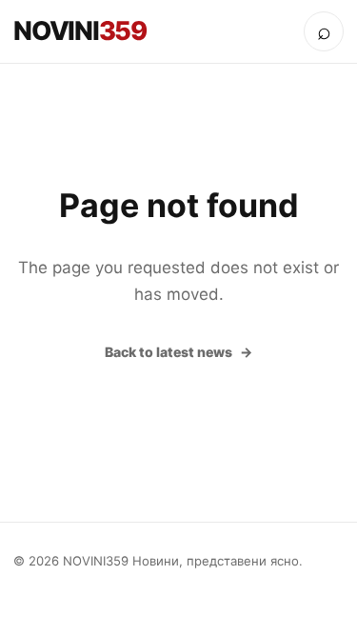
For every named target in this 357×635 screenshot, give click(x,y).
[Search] (324, 31)
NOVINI (80, 31)
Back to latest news (168, 352)
